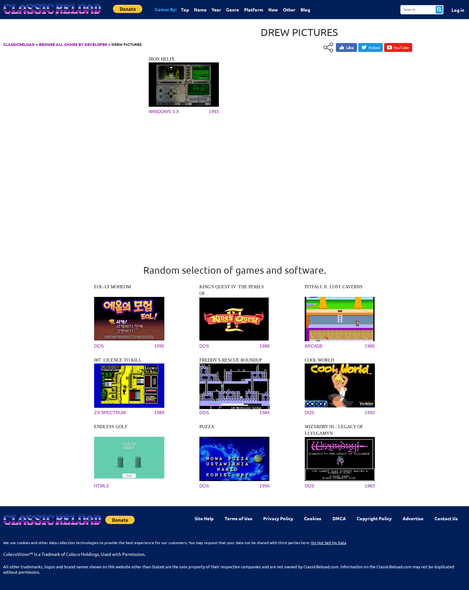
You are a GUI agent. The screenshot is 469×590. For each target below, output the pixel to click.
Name (200, 9)
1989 (159, 412)
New (273, 9)
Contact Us (446, 518)
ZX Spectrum (110, 412)
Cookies (312, 518)
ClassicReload (19, 44)
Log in (457, 10)
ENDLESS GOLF (110, 426)
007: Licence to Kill (118, 360)
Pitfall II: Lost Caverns (333, 286)
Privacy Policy (278, 518)
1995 (159, 346)
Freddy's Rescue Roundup (230, 360)
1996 (264, 485)
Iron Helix (162, 59)
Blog (305, 9)
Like (350, 47)
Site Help (204, 518)
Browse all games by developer (73, 44)
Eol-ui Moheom (112, 286)
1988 (264, 346)
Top (185, 9)
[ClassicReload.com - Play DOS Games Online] (51, 15)
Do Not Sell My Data (328, 542)
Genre (232, 9)
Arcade (314, 346)
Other (289, 9)
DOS (99, 346)
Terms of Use (238, 518)
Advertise (413, 518)
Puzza (206, 426)
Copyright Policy (374, 518)
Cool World (319, 360)
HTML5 (101, 485)
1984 (264, 412)
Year (216, 9)
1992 (370, 412)
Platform (253, 9)
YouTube (401, 47)
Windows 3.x (164, 111)
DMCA (339, 518)
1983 (370, 485)
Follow (374, 47)
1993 (214, 111)
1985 (370, 346)
